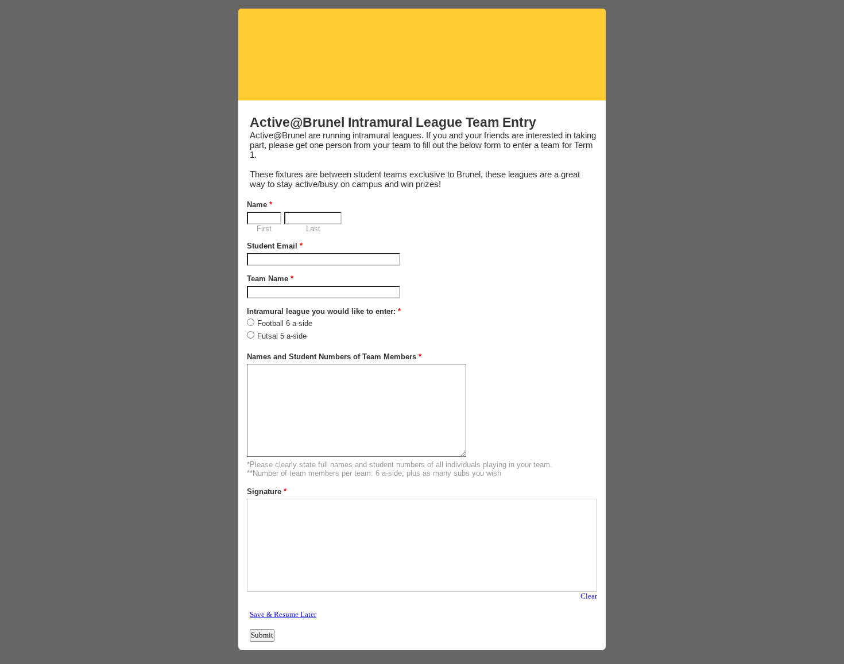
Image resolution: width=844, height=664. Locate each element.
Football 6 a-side (284, 323)
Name (259, 204)
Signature (267, 491)
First (264, 228)
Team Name (270, 278)
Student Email (275, 246)
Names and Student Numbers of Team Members (334, 356)
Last (313, 228)
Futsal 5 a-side (282, 336)
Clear (588, 596)
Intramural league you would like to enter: (324, 311)
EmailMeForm (422, 54)
